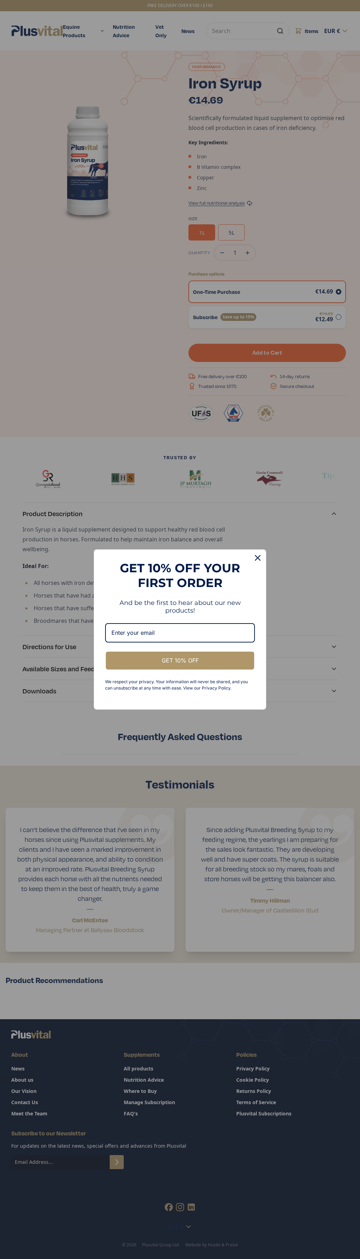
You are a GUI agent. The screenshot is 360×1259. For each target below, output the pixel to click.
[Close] (257, 557)
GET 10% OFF (180, 660)
